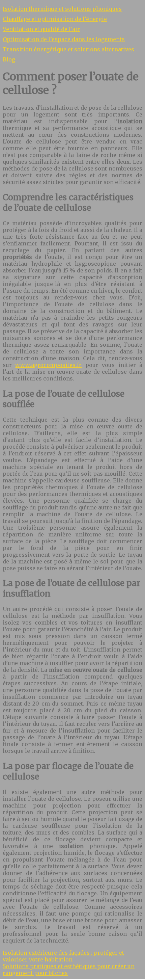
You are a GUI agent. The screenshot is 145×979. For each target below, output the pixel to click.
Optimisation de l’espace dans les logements (64, 39)
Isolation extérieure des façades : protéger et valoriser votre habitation (63, 956)
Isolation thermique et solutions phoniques (62, 8)
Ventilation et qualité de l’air (41, 29)
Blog (9, 59)
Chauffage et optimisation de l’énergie (55, 19)
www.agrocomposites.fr (48, 365)
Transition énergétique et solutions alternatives (68, 49)
